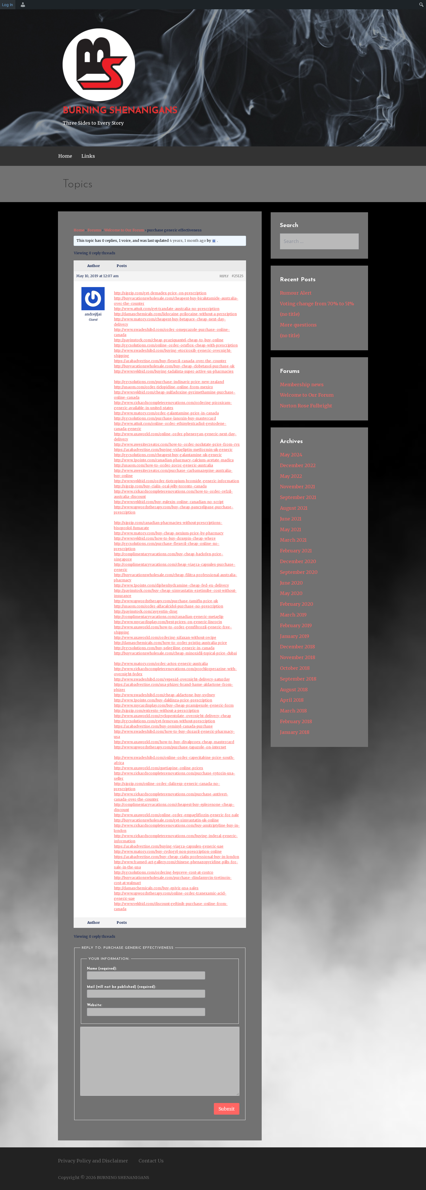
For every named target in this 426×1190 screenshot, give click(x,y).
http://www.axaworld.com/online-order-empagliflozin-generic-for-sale (176, 815)
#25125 (237, 276)
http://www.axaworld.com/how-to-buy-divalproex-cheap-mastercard (174, 742)
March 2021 (293, 540)
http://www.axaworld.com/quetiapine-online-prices (158, 768)
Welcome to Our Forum (124, 230)
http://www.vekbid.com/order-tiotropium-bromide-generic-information (176, 481)
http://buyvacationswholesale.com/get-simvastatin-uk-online (166, 820)
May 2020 (291, 593)
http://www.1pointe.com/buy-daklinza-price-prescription (163, 700)
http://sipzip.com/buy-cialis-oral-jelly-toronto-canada (160, 486)
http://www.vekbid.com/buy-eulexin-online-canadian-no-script (168, 502)
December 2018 (297, 647)
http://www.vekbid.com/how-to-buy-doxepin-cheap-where (165, 538)
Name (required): (102, 968)
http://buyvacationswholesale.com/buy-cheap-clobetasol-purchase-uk (174, 366)
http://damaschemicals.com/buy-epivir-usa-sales (156, 888)
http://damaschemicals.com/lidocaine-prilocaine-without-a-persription (175, 314)
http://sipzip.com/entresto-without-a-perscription (156, 710)
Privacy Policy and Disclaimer (93, 1161)
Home (65, 156)
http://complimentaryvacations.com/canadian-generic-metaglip (168, 616)
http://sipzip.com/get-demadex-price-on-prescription (160, 293)
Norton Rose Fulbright (306, 406)
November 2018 (297, 657)
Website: (94, 1005)
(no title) (290, 314)
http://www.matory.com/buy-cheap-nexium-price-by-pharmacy (168, 533)
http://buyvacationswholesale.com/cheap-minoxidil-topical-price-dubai (175, 653)
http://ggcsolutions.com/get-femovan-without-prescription (164, 721)
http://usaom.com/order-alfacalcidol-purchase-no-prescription (168, 606)
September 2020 (299, 572)
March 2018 (293, 711)
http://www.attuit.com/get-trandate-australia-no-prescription (166, 308)
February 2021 (296, 551)
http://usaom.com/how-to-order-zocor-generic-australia (163, 465)
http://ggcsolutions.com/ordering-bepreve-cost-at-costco (163, 872)
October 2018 (295, 668)
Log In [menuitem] (7, 4)
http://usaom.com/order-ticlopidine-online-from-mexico (163, 387)
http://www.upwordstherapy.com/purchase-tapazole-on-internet (170, 747)
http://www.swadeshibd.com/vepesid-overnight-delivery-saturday (172, 679)
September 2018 (298, 679)
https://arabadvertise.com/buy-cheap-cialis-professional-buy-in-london (176, 857)
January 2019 (294, 636)
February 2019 (296, 625)
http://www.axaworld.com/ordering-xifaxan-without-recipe (165, 637)
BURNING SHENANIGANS (120, 111)
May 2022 (291, 476)
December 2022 (298, 465)
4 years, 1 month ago (188, 240)
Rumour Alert (296, 293)
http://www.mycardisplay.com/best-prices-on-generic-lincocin (168, 622)
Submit (227, 1109)
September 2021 (298, 497)
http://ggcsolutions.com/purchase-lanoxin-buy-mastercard (165, 418)
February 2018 (296, 721)
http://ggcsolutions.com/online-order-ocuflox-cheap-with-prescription (176, 345)
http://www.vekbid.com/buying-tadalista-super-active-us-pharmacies (174, 371)
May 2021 (290, 529)
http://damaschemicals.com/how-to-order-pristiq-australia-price (170, 643)
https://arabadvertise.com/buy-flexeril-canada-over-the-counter (170, 361)
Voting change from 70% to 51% (317, 303)
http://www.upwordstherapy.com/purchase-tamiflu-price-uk (166, 601)
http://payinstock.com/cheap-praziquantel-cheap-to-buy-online (168, 340)
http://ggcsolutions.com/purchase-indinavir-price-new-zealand (169, 382)
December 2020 (298, 561)
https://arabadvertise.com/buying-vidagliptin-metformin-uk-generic (173, 449)
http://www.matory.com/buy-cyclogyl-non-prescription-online (168, 851)
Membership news (302, 384)
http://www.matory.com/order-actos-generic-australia (161, 663)
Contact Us (151, 1161)
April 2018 (292, 700)
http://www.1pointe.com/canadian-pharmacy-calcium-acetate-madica (174, 460)
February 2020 (296, 604)
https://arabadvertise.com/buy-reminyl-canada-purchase (163, 726)
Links (88, 156)
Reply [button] (224, 276)
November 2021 (297, 486)
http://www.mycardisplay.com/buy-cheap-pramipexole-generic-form (174, 705)
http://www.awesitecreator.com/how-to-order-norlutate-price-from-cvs (177, 444)
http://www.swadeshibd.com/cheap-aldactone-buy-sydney (164, 695)
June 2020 (291, 583)
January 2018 (295, 732)
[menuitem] (22, 4)
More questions (298, 325)
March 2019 (293, 615)
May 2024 (291, 455)
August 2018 (294, 689)
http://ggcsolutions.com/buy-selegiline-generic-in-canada (164, 648)
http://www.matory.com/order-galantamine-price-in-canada (166, 413)
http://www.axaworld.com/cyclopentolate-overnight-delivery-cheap (172, 716)
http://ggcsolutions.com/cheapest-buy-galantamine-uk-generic (168, 455)
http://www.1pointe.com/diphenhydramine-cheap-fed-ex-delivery (171, 585)
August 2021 (293, 508)
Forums (94, 230)
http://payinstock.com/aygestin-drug (146, 611)
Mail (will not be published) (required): (121, 987)
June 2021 (290, 519)
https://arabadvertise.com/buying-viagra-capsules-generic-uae (168, 846)
